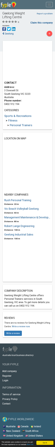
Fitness (12, 120)
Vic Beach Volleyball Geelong (21, 208)
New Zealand (13, 431)
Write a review (13, 333)
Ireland (37, 426)
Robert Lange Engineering (19, 226)
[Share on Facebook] (4, 28)
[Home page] (8, 4)
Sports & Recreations (17, 116)
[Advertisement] (27, 61)
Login (5, 380)
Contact (6, 403)
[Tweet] (9, 28)
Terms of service (11, 394)
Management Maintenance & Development (27, 217)
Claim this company (41, 22)
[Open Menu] (49, 4)
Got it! (45, 443)
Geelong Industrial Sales (18, 234)
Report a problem (45, 13)
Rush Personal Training (17, 200)
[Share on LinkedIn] (13, 28)
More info (30, 444)
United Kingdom (14, 435)
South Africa (31, 431)
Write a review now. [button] (21, 326)
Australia (10, 426)
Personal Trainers (21, 125)
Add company (9, 371)
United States (35, 435)
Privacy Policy (10, 399)
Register (6, 375)
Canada (24, 426)
